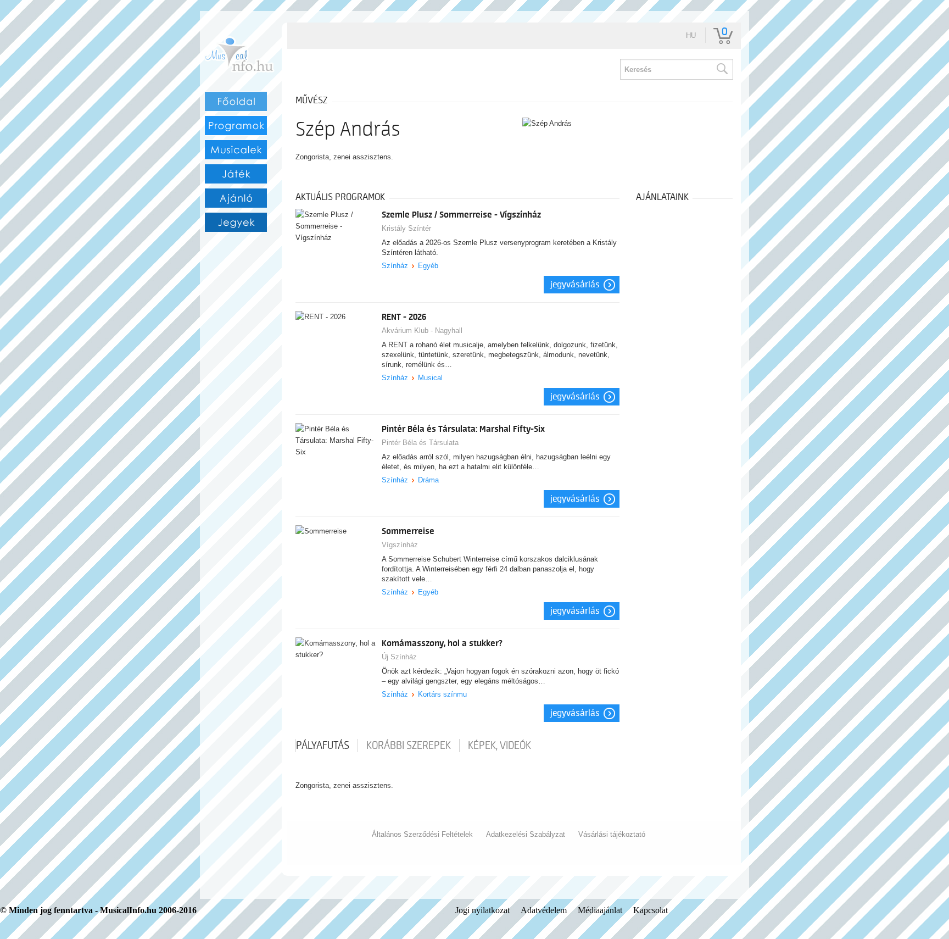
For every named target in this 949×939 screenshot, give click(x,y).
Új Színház (399, 657)
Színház (395, 266)
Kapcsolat (650, 910)
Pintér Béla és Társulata (420, 442)
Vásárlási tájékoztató (611, 834)
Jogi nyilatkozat (482, 910)
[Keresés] (721, 69)
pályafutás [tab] (322, 746)
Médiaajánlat (600, 910)
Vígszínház (400, 545)
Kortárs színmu (442, 694)
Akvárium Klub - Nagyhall (422, 330)
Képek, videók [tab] (499, 746)
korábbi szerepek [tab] (408, 746)
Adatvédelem (544, 910)
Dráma (428, 480)
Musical (430, 378)
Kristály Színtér (406, 228)
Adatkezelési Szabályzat (525, 834)
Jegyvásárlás (575, 285)
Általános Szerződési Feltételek (422, 834)
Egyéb (428, 266)
